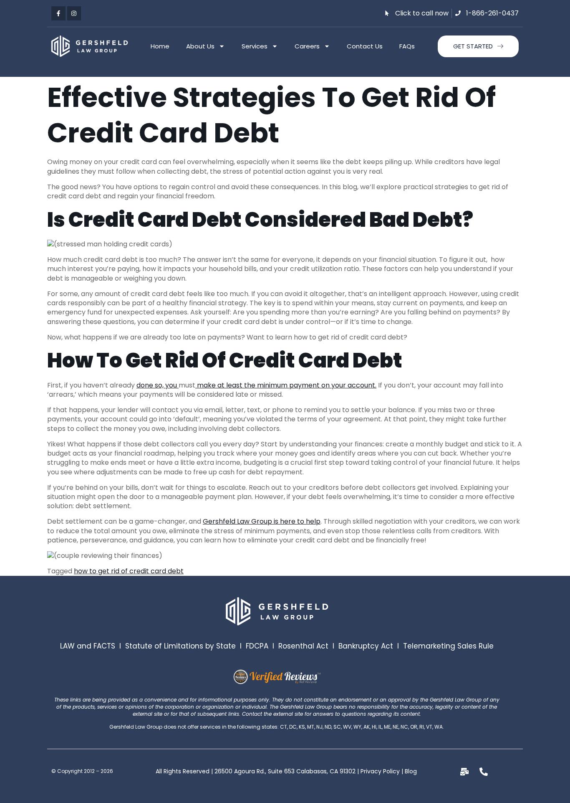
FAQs (407, 46)
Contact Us (365, 46)
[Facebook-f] (58, 13)
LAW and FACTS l (92, 646)
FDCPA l (262, 646)
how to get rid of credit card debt (129, 571)
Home (160, 46)
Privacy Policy (380, 771)
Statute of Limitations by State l (185, 646)
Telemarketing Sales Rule (448, 646)
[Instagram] (74, 13)
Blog (411, 771)
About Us (200, 46)
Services (254, 46)
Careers (307, 46)
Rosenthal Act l (308, 646)
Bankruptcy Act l (370, 646)
